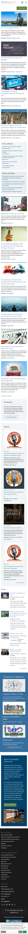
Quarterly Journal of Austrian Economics (10, 839)
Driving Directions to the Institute (8, 857)
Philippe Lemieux (16, 38)
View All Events (23, 668)
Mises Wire (9, 38)
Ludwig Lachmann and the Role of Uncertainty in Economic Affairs (12, 315)
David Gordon (19, 71)
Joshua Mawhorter (17, 105)
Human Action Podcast (6, 845)
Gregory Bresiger (6, 167)
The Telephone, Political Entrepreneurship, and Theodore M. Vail (12, 93)
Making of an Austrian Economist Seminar (16, 650)
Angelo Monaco (10, 325)
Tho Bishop (12, 537)
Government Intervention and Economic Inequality (13, 567)
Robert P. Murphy (13, 498)
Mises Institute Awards (6, 863)
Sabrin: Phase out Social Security (9, 161)
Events (3, 589)
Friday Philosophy (11, 71)
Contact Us (3, 879)
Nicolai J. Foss (5, 159)
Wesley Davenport (6, 148)
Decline (20, 931)
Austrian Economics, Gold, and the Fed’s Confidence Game (14, 454)
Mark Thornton (13, 465)
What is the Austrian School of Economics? (10, 837)
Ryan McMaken (10, 293)
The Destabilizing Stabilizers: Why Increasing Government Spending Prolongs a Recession (12, 246)
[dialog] (14, 928)
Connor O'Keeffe (10, 358)
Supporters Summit (20, 640)
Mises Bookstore (4, 866)
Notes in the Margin (8, 173)
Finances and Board (5, 870)
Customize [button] (3, 931)
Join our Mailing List (5, 901)
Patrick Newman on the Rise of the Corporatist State (14, 493)
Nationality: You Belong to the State (12, 214)
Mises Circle (22, 621)
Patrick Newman (7, 500)
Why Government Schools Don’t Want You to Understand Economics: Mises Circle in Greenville (18, 614)
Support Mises (21, 8)
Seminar (13, 599)
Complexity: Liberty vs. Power (13, 694)
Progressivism (7, 740)
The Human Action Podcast (9, 490)
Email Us (3, 899)
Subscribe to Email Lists (6, 872)
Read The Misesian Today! (10, 417)
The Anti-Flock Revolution (12, 528)
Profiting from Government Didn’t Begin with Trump (12, 347)
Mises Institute (5, 163)
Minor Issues (6, 451)
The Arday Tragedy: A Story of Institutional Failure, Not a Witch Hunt (13, 126)
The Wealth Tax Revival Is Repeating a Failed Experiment (13, 380)
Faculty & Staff (4, 868)
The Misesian (4, 848)
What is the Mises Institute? (7, 855)
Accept (24, 931)
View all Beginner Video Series (14, 747)
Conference (14, 640)
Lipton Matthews (16, 137)
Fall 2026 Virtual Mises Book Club (17, 594)
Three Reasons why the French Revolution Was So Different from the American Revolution (13, 282)
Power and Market (7, 525)
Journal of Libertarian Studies (7, 841)
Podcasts (6, 427)
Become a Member (10, 805)
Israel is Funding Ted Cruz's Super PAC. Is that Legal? (13, 181)
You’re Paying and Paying (8, 165)
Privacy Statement (5, 876)
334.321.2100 (7, 894)
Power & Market (7, 144)
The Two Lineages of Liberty (10, 28)
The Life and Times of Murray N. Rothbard (11, 59)
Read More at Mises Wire (6, 396)
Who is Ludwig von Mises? (7, 834)
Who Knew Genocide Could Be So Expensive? (12, 191)
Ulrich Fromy (10, 223)
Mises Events (4, 861)
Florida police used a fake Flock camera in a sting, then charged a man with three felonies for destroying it (13, 178)
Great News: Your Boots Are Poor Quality (11, 146)
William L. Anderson (11, 259)
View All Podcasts (20, 582)
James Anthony (5, 153)
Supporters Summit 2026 (16, 634)
